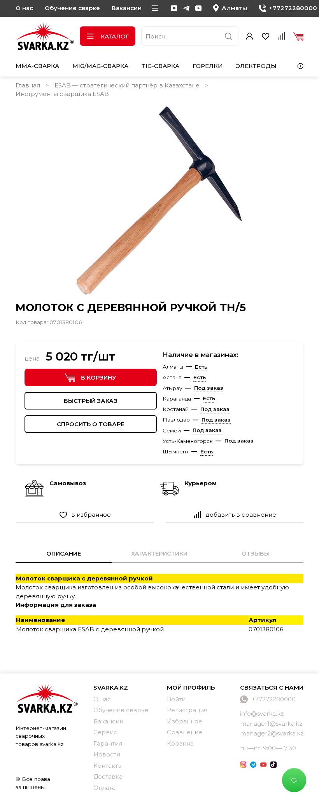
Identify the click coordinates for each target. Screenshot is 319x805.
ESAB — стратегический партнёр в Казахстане (127, 85)
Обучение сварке (72, 8)
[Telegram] (186, 8)
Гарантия (107, 743)
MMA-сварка (37, 66)
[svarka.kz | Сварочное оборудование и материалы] (47, 698)
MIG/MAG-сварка (100, 66)
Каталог (115, 36)
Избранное (184, 721)
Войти (176, 699)
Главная (28, 85)
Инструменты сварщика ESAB (62, 94)
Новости (106, 754)
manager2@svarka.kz (271, 733)
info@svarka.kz (262, 713)
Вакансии (127, 8)
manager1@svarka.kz (271, 723)
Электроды (256, 66)
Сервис (105, 732)
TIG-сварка (160, 66)
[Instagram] (174, 8)
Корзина (180, 743)
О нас (24, 8)
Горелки (208, 66)
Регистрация (187, 710)
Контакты (108, 765)
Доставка (108, 776)
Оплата (104, 787)
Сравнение (184, 732)
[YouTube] (198, 8)
